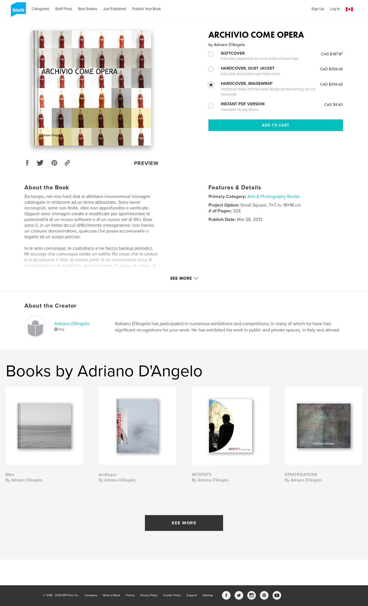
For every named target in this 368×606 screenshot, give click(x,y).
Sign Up (317, 9)
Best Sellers (87, 9)
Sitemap (208, 595)
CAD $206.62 (331, 68)
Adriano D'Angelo (71, 324)
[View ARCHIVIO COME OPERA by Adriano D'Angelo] (92, 88)
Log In (335, 9)
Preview (146, 163)
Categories (40, 9)
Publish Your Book (146, 9)
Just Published (114, 9)
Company (91, 595)
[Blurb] (17, 11)
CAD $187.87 (332, 53)
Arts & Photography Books (273, 196)
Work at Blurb (111, 595)
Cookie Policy (172, 595)
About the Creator (50, 305)
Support (192, 595)
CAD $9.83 (333, 104)
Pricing (130, 595)
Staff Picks (63, 9)
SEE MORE (184, 522)
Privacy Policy (149, 595)
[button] (349, 9)
